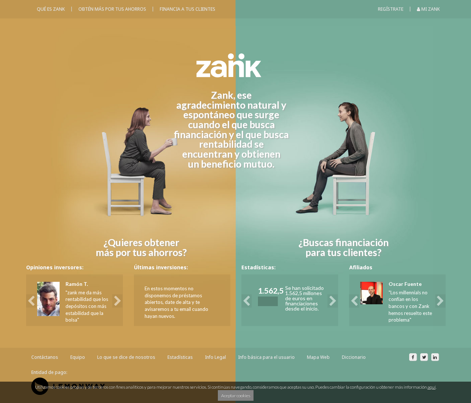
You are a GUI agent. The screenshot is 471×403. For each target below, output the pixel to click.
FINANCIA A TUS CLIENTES (187, 9)
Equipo (77, 357)
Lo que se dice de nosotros (126, 357)
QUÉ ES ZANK (51, 9)
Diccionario (354, 357)
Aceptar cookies (235, 395)
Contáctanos (44, 357)
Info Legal (215, 357)
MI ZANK (430, 9)
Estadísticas (180, 357)
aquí (432, 387)
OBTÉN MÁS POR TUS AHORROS (112, 9)
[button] (33, 300)
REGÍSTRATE (390, 9)
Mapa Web (318, 357)
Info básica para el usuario (266, 357)
